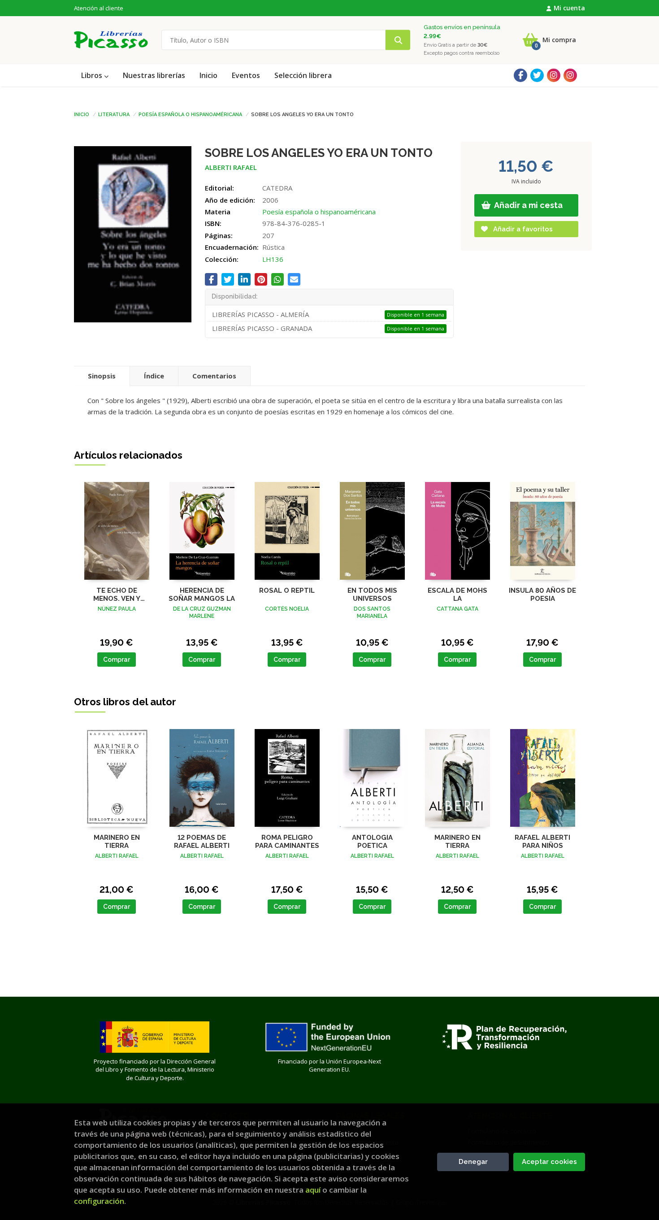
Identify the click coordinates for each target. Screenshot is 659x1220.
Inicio (81, 114)
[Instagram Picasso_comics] (570, 75)
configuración (99, 1201)
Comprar (116, 659)
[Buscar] (398, 40)
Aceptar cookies (549, 1162)
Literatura (114, 114)
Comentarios (214, 375)
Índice (154, 375)
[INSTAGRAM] (553, 75)
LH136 (272, 259)
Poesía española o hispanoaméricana (190, 114)
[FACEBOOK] (520, 75)
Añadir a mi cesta (528, 205)
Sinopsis (102, 375)
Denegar (473, 1162)
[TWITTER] (537, 75)
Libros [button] (92, 75)
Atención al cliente (98, 8)
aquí (313, 1190)
